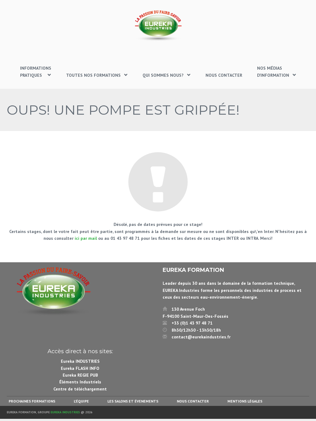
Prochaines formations (32, 401)
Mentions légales (244, 401)
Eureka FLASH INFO (80, 368)
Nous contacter (193, 401)
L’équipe (81, 401)
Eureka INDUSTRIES (80, 361)
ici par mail (86, 238)
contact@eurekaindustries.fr (201, 337)
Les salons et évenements (132, 401)
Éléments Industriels (80, 382)
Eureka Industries (65, 412)
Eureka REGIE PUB (80, 375)
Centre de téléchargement (80, 389)
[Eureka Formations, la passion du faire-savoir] (158, 25)
